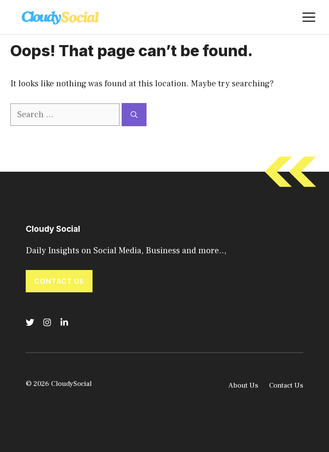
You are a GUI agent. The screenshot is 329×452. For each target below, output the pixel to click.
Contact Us (59, 281)
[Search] (134, 114)
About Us (243, 385)
